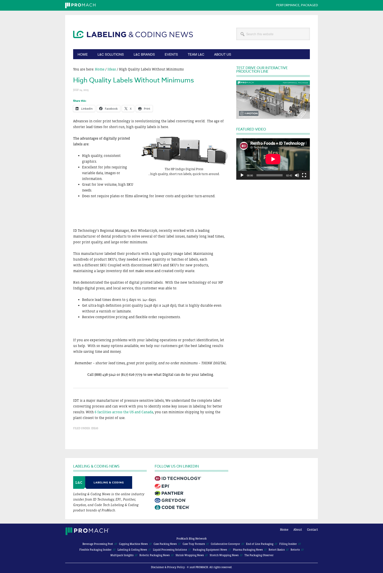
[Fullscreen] (304, 175)
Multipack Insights (121, 555)
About (297, 529)
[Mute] (297, 175)
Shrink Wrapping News (190, 555)
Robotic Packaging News (154, 555)
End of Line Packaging (259, 544)
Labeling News (133, 45)
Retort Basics (277, 549)
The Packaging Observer (259, 555)
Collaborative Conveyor (225, 544)
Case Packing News (165, 544)
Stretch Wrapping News (224, 555)
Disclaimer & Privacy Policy (168, 567)
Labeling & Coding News (132, 549)
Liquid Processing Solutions (170, 549)
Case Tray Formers (194, 544)
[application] (273, 159)
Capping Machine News (133, 544)
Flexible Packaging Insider (95, 549)
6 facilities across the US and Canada (124, 412)
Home (284, 529)
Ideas (94, 428)
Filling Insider (288, 544)
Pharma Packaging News (248, 549)
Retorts (295, 549)
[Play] (242, 175)
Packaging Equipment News (210, 549)
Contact (312, 529)
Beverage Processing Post (97, 544)
